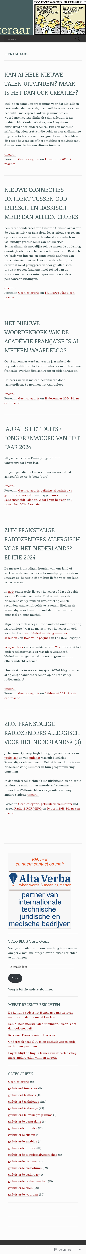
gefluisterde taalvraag (23, 1174)
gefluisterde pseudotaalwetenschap (32, 1155)
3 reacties (34, 504)
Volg (15, 978)
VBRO (37, 808)
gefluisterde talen (20, 1188)
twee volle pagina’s (37, 638)
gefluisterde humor (22, 1148)
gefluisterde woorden (19, 495)
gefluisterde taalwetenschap (27, 1181)
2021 (58, 647)
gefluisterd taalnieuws (56, 490)
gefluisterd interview (22, 1088)
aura (54, 495)
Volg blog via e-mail (28, 941)
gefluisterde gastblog (22, 1141)
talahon (31, 500)
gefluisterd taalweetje (23, 1108)
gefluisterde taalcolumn (25, 1168)
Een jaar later (13, 647)
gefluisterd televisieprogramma (30, 1115)
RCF (29, 808)
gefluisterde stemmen (23, 1161)
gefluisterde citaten (21, 1135)
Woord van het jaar (52, 500)
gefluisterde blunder (22, 1128)
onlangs (34, 757)
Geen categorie (28, 159)
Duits (63, 495)
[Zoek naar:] (77, 39)
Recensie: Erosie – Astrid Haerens (31, 1035)
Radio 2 (19, 808)
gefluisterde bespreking (24, 1121)
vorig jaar (11, 757)
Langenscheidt (14, 500)
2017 (11, 591)
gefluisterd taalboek (22, 1095)
